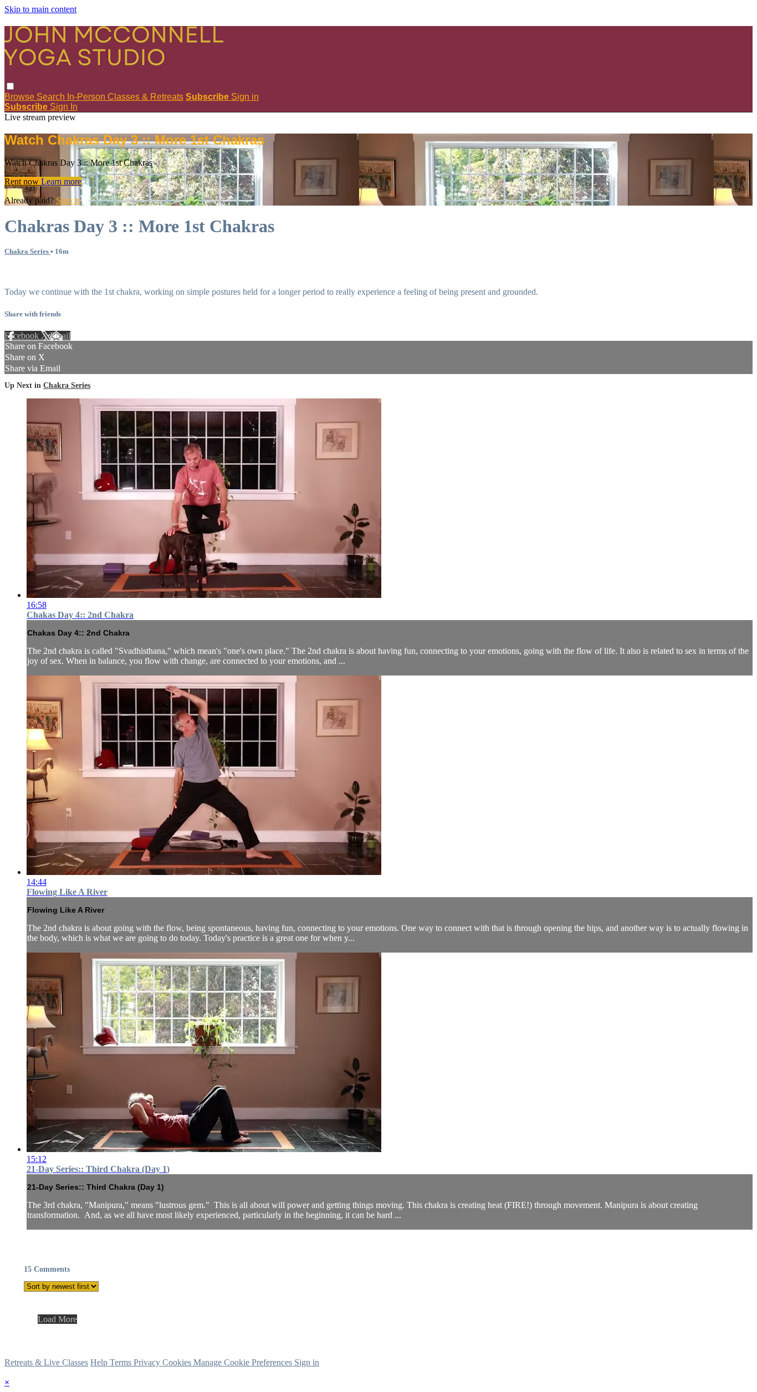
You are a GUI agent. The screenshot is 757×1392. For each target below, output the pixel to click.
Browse (20, 96)
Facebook (22, 335)
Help (100, 1362)
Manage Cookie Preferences (243, 1362)
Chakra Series (27, 251)
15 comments (27, 273)
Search (52, 96)
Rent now (22, 181)
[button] (10, 86)
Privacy (148, 1362)
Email (60, 335)
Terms (122, 1362)
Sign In (64, 106)
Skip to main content (40, 9)
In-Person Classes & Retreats (125, 96)
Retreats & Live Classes (46, 1362)
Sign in (245, 96)
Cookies (177, 1362)
